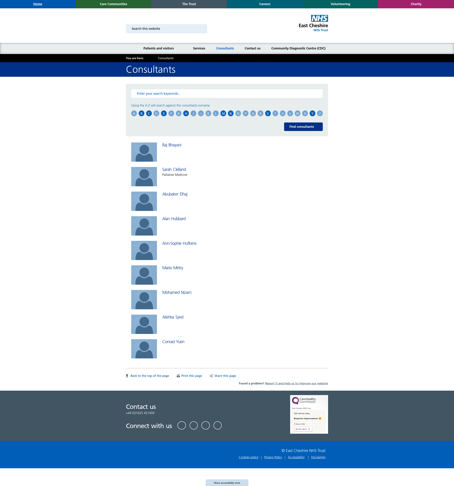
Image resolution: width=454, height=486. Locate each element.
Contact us (253, 48)
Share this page (225, 376)
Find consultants (301, 127)
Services (199, 48)
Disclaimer (318, 457)
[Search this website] (202, 28)
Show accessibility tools (227, 482)
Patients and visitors (158, 48)
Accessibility (296, 457)
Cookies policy (248, 457)
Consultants (225, 48)
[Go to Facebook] (182, 425)
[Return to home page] (313, 25)
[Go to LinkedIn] (194, 425)
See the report (301, 429)
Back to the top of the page (150, 376)
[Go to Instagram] (218, 425)
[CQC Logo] (304, 403)
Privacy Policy (273, 457)
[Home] (130, 48)
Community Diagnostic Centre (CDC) (298, 48)
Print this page (191, 376)
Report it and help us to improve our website (296, 383)
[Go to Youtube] (205, 425)
